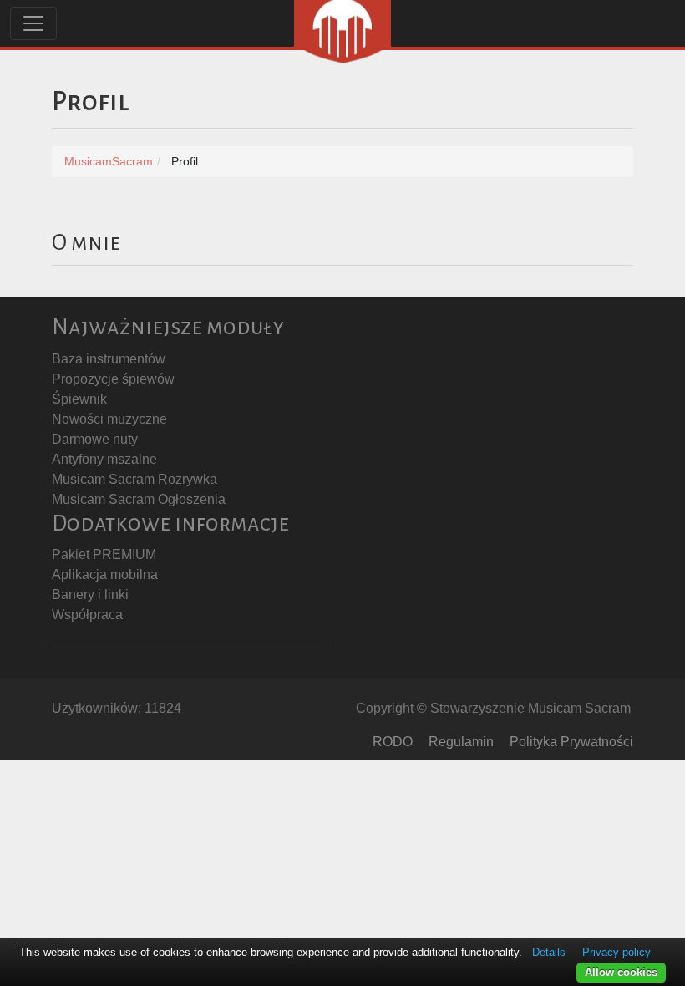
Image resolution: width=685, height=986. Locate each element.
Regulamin (461, 741)
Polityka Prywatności (571, 741)
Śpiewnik (79, 399)
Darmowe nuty (95, 439)
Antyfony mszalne (104, 459)
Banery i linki (90, 594)
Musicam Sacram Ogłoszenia (139, 499)
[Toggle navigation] (33, 23)
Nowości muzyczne (109, 419)
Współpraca (87, 614)
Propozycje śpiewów (113, 379)
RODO (393, 741)
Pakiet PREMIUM (104, 554)
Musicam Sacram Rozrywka (134, 479)
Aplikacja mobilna (105, 574)
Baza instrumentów (108, 359)
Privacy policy (616, 952)
